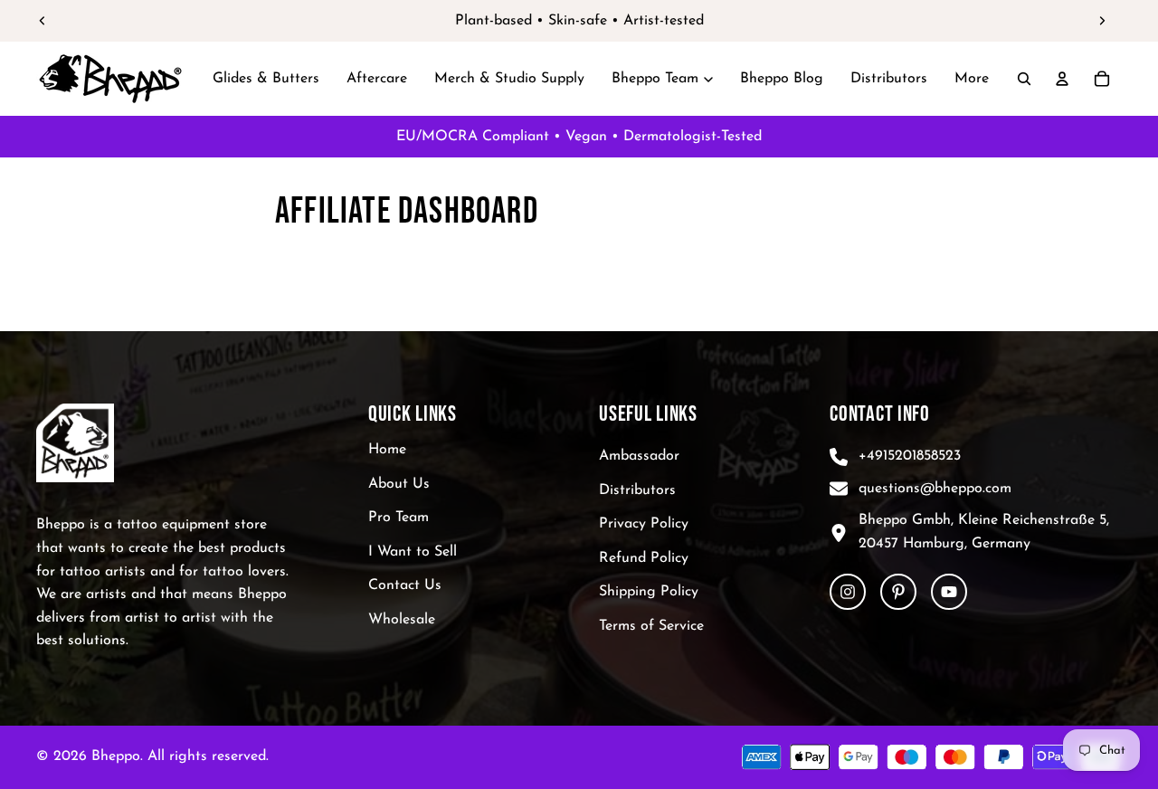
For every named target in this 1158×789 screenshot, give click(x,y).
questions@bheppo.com (935, 488)
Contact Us (404, 586)
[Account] (1062, 79)
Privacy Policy (643, 525)
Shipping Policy (648, 592)
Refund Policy (643, 558)
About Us (399, 484)
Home (387, 449)
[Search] (1024, 79)
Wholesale (401, 620)
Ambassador (639, 456)
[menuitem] (971, 78)
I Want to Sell (412, 552)
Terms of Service (651, 626)
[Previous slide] (42, 21)
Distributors (637, 490)
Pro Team (398, 518)
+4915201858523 (910, 456)
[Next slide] (1102, 21)
